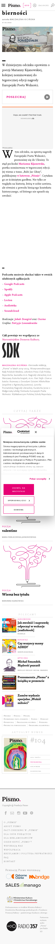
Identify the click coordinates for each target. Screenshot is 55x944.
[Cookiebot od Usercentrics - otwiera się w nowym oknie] (21, 432)
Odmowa (19, 509)
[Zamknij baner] (43, 432)
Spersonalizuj (17, 500)
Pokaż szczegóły (38, 479)
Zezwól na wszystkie (18, 489)
